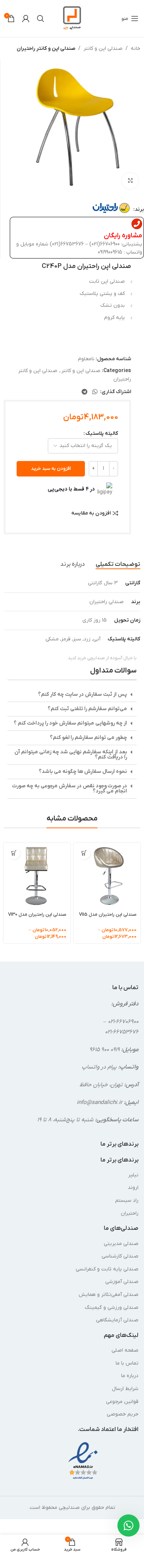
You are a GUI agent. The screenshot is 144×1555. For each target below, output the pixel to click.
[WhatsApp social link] (95, 392)
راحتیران (129, 1213)
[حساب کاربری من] (25, 18)
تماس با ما (127, 1363)
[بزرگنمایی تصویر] (130, 181)
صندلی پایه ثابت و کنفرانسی (107, 1269)
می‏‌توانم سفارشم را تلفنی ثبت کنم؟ (87, 708)
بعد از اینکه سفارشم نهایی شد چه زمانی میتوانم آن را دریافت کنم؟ (70, 755)
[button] (72, 695)
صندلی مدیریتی (121, 1243)
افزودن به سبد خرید (51, 468)
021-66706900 (123, 1021)
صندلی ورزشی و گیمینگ (111, 1307)
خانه (135, 48)
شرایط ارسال (125, 1388)
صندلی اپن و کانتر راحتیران (46, 48)
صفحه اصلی (125, 1350)
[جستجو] (40, 18)
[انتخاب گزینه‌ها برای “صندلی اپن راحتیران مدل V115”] (84, 853)
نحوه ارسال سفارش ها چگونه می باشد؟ (83, 771)
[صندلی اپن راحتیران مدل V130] (37, 876)
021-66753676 (121, 1032)
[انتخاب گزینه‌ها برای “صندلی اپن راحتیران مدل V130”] (13, 853)
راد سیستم (126, 1200)
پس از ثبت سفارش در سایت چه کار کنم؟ (82, 694)
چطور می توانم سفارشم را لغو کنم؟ (88, 737)
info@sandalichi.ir (99, 1102)
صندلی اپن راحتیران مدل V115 (108, 915)
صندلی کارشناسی (120, 1256)
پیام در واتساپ (99, 1067)
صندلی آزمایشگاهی (117, 1320)
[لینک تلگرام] (84, 392)
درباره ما (129, 1375)
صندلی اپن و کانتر (103, 48)
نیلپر (133, 1175)
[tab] (118, 564)
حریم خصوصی (122, 1414)
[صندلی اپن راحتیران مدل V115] (107, 876)
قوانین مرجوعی (122, 1401)
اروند (133, 1187)
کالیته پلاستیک (102, 433)
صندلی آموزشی (121, 1281)
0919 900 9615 (104, 1049)
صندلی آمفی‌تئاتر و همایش (108, 1294)
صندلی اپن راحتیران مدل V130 (37, 915)
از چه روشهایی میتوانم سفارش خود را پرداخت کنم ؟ (70, 723)
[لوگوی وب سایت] (72, 18)
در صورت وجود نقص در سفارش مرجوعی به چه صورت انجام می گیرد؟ (69, 788)
